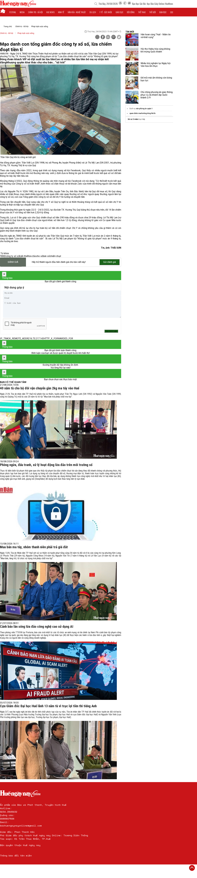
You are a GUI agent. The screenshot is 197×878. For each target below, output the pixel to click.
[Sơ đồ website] (120, 3)
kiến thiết (23, 256)
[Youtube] (129, 3)
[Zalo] (108, 37)
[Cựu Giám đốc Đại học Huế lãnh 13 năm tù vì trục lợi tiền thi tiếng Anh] (58, 750)
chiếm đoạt (55, 256)
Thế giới (152, 12)
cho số (39, 256)
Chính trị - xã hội (35, 12)
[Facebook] (125, 3)
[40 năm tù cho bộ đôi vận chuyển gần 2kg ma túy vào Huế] (58, 429)
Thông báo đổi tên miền (16, 855)
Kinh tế (61, 12)
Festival (12, 12)
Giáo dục (119, 12)
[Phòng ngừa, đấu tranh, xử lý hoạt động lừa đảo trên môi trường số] (58, 512)
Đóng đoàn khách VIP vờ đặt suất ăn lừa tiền (27, 59)
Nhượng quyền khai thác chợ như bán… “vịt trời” (36, 62)
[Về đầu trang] (192, 868)
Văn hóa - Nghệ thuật (77, 12)
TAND (3, 256)
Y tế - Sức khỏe (106, 12)
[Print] (97, 37)
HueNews (169, 3)
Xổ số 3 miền (133, 119)
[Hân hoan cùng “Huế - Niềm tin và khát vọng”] (131, 39)
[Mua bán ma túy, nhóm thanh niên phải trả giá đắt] (58, 591)
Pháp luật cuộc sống (39, 26)
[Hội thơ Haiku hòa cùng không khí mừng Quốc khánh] (131, 54)
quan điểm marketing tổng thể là (142, 113)
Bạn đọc (163, 12)
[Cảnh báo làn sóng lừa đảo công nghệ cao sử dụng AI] (58, 671)
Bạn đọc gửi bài (139, 3)
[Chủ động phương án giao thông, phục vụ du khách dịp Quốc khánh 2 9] (131, 97)
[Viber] (113, 37)
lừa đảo (32, 256)
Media (22, 12)
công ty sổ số (12, 256)
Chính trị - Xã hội (21, 26)
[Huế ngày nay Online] (18, 5)
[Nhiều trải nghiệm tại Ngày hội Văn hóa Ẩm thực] (131, 68)
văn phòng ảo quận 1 (144, 109)
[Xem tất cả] (171, 12)
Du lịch (93, 12)
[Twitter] (119, 37)
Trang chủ (8, 26)
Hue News (50, 12)
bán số (46, 256)
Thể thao (142, 12)
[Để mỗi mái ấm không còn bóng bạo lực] (131, 82)
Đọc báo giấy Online (155, 3)
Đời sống (131, 12)
